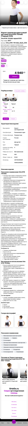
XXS (3, 65)
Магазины (14, 401)
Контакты (14, 407)
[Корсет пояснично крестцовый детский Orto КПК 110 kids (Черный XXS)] (7, 321)
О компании (14, 404)
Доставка (14, 410)
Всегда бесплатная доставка (11, 82)
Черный (4, 60)
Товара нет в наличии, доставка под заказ (15, 80)
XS (6, 65)
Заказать (6, 118)
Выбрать (13, 118)
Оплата (14, 413)
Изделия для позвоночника (9, 27)
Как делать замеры (20, 90)
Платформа (14, 416)
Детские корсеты (22, 27)
